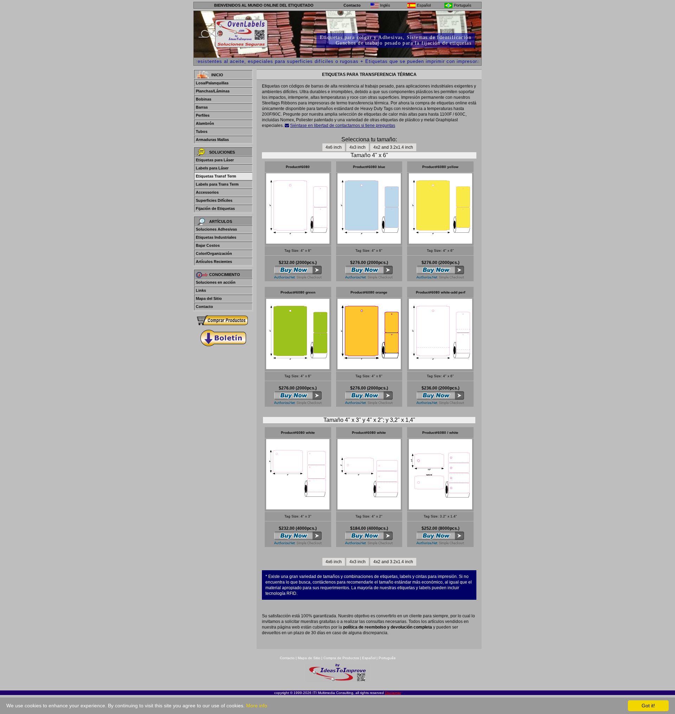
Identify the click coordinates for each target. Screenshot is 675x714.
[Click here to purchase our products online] (223, 320)
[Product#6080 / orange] (369, 367)
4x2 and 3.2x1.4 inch (393, 147)
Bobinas (203, 99)
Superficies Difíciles (214, 200)
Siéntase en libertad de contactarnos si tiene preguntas (342, 125)
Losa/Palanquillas (212, 83)
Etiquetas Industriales (216, 237)
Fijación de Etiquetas (215, 208)
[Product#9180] (297, 507)
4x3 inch (357, 147)
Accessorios (207, 192)
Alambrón (205, 123)
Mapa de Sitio (309, 658)
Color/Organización (214, 253)
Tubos (201, 131)
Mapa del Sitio (209, 298)
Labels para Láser (212, 168)
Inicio (217, 75)
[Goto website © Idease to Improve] (337, 681)
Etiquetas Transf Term (216, 176)
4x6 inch (334, 147)
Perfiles (203, 115)
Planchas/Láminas (213, 91)
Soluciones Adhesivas (216, 229)
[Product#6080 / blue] (369, 242)
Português (387, 658)
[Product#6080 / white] (297, 242)
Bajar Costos (208, 245)
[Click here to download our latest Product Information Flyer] (223, 338)
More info (256, 705)
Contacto (352, 5)
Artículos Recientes (214, 261)
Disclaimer (393, 693)
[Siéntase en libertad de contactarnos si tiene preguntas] (287, 125)
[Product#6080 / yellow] (440, 242)
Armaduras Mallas (212, 139)
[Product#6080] (369, 507)
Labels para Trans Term (217, 184)
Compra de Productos (341, 658)
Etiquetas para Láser (215, 160)
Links (201, 290)
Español (368, 658)
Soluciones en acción (216, 282)
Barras (202, 107)
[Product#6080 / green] (297, 367)
